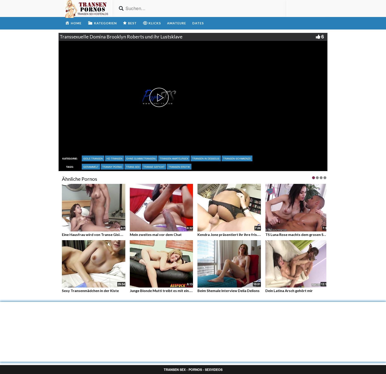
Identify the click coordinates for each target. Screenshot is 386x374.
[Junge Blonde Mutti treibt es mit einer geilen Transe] (161, 264)
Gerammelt (91, 166)
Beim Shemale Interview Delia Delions (228, 290)
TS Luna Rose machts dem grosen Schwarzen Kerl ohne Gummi (317, 234)
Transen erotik (179, 166)
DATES (198, 23)
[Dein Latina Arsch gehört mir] (297, 264)
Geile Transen (93, 158)
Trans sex (133, 166)
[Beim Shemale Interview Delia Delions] (229, 264)
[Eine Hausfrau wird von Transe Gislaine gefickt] (93, 207)
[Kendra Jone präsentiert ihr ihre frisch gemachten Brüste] (229, 207)
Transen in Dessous (205, 158)
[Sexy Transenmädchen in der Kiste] (93, 264)
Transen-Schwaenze (237, 158)
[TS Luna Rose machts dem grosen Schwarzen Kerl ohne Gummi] (297, 207)
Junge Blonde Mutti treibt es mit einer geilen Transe (172, 290)
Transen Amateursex (174, 158)
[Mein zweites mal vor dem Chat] (161, 207)
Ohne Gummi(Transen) (141, 158)
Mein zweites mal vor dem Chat (156, 234)
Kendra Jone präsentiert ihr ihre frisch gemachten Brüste (244, 234)
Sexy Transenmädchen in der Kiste (90, 290)
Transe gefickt (154, 166)
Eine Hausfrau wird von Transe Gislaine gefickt (100, 234)
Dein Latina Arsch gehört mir (289, 290)
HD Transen (114, 158)
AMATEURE (176, 23)
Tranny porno (112, 166)
